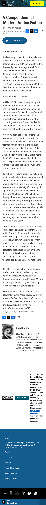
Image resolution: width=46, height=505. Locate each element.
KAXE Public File (11, 473)
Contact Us (9, 457)
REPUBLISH (21, 398)
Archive (8, 463)
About (7, 452)
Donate (38, 4)
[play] (3, 502)
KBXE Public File (11, 479)
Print (40, 30)
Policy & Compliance (12, 468)
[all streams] (42, 502)
